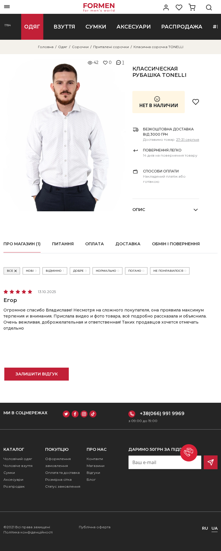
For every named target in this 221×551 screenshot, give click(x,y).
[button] (188, 452)
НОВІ (31, 271)
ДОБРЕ (80, 271)
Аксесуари (13, 479)
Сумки (9, 472)
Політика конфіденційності (28, 532)
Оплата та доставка (62, 472)
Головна (46, 47)
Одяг (62, 47)
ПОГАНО (136, 271)
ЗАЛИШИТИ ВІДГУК (37, 374)
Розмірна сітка (58, 479)
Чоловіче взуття (18, 465)
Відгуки (93, 472)
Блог (91, 479)
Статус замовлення (62, 486)
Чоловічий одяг (17, 459)
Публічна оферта (94, 527)
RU (205, 528)
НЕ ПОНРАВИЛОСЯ (169, 271)
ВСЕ (10, 271)
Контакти (95, 459)
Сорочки (80, 47)
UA (215, 528)
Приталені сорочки (111, 47)
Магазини (95, 465)
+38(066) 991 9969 (162, 413)
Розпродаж (13, 486)
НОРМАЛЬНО (107, 271)
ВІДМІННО (55, 271)
